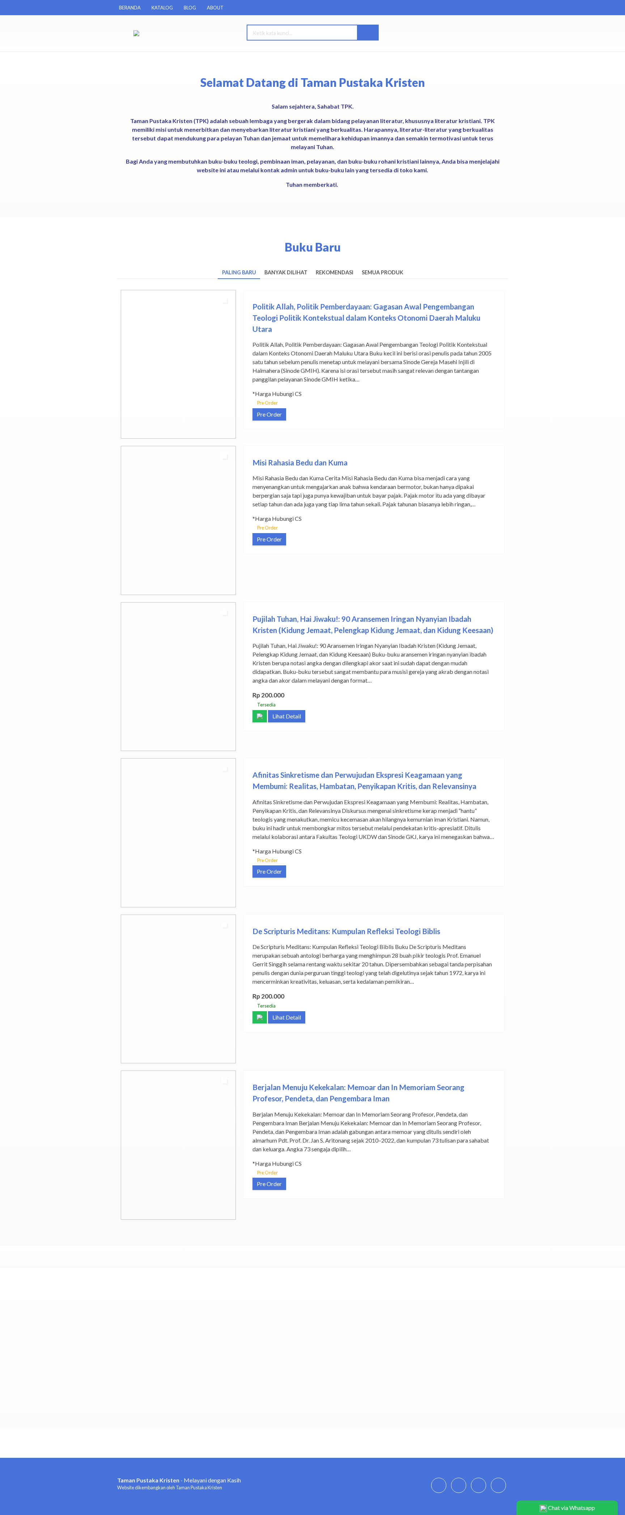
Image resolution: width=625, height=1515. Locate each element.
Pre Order (269, 414)
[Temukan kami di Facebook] (438, 1492)
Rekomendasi (334, 272)
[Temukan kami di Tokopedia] (498, 1492)
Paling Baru (239, 272)
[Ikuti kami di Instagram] (458, 1492)
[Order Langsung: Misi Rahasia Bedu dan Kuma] (127, 586)
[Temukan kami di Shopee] (478, 1492)
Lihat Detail (286, 716)
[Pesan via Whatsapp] (455, 33)
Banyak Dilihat (285, 272)
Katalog (162, 7)
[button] (367, 32)
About (215, 7)
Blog (190, 7)
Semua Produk (382, 272)
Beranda (130, 7)
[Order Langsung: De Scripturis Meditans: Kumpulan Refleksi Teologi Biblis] (127, 1054)
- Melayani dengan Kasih (179, 1480)
